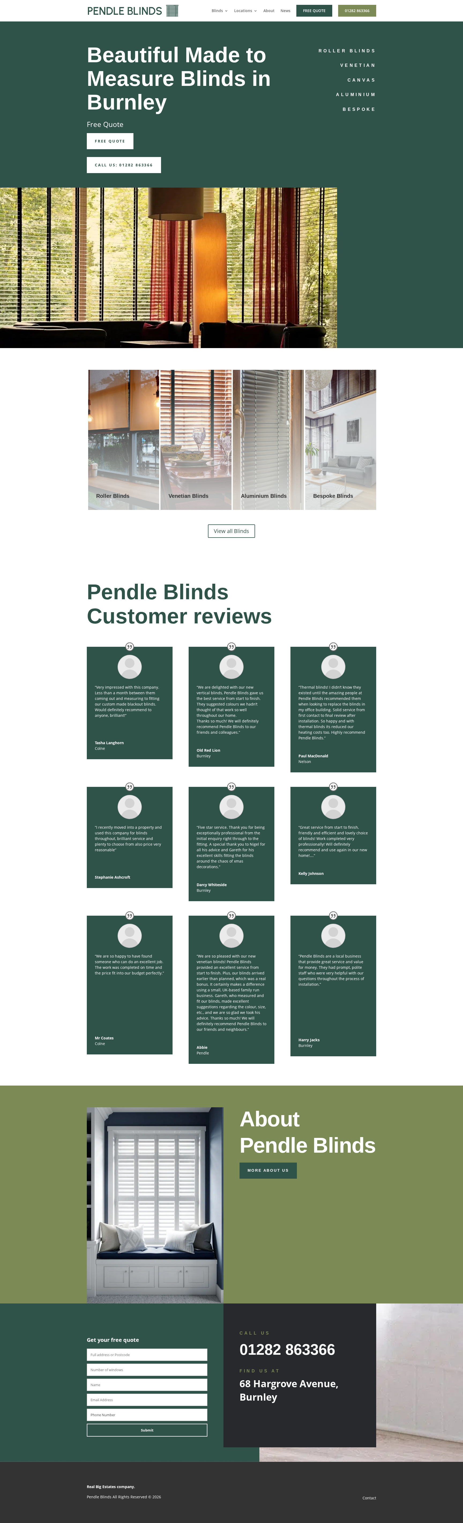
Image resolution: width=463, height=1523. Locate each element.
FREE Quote (110, 141)
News (285, 11)
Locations (243, 11)
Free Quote (314, 10)
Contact (369, 1497)
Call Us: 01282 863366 (124, 164)
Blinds (217, 11)
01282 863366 (357, 10)
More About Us (268, 1170)
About (269, 11)
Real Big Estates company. (111, 1486)
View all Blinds (231, 531)
